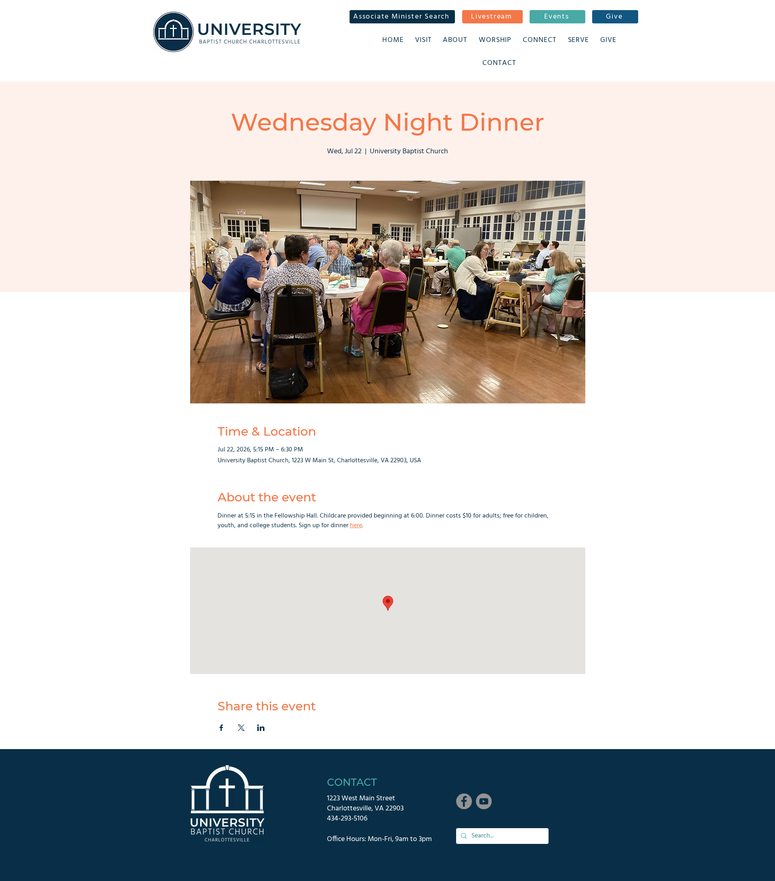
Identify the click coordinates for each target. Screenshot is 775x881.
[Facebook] (464, 801)
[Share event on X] (241, 727)
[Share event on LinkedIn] (261, 727)
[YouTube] (484, 801)
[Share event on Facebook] (221, 727)
